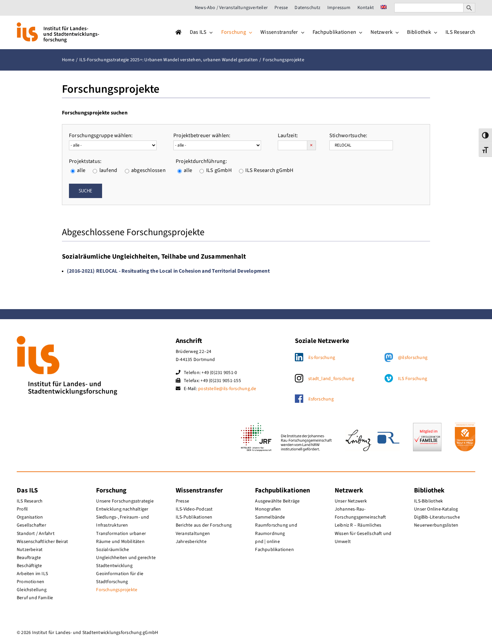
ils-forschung (321, 357)
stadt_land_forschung (331, 378)
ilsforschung (321, 399)
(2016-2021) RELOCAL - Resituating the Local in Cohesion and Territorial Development (168, 271)
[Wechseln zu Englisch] (384, 8)
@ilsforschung (412, 357)
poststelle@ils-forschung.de (227, 388)
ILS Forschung (412, 378)
